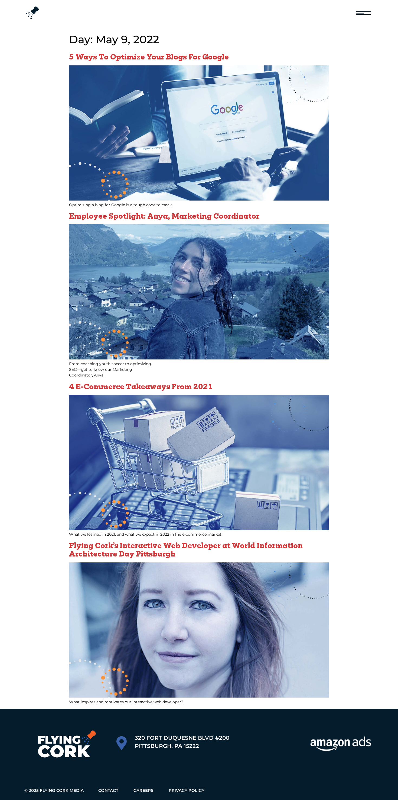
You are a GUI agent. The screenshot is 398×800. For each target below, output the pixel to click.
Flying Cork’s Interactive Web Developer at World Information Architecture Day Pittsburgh (186, 549)
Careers (143, 790)
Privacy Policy (186, 790)
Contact (108, 790)
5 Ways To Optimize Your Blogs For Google (149, 57)
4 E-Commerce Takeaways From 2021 (141, 386)
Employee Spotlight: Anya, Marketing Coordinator (164, 216)
